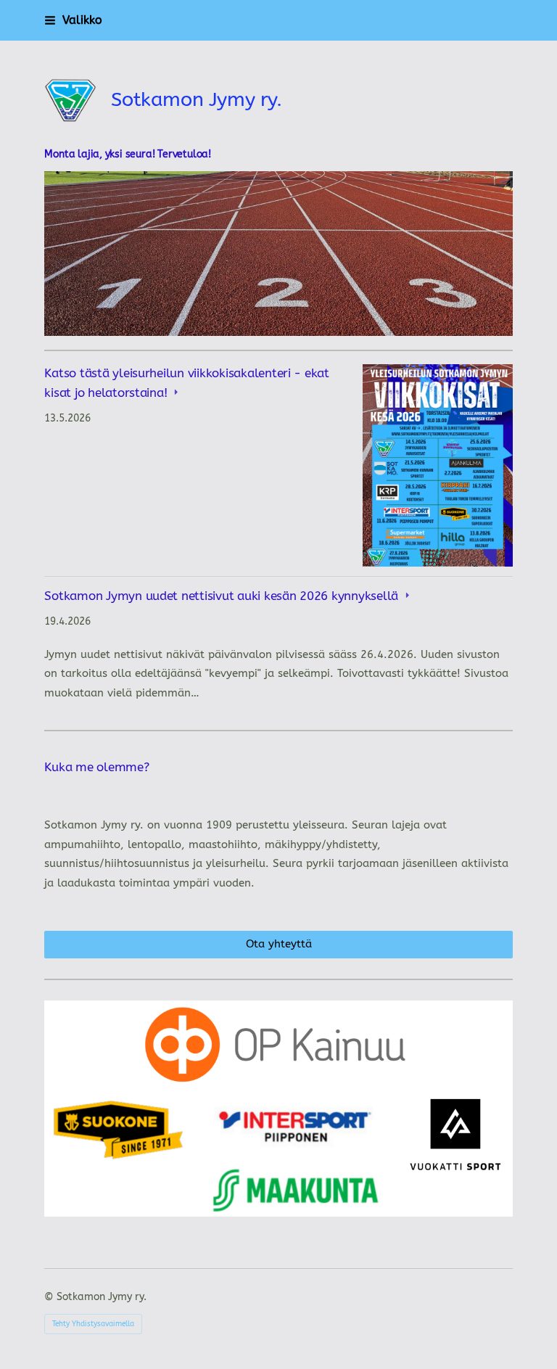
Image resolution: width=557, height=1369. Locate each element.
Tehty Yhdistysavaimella (93, 1324)
